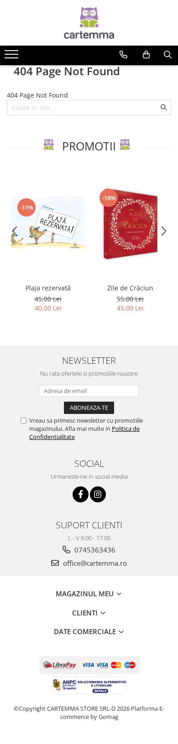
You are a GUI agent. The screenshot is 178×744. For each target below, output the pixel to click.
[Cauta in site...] (167, 55)
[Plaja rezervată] (47, 223)
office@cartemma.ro (94, 563)
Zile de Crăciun (130, 288)
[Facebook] (81, 494)
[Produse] (13, 57)
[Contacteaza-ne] (123, 55)
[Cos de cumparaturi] (146, 55)
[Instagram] (98, 494)
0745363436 (94, 549)
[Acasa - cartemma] (89, 23)
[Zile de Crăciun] (130, 223)
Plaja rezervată (48, 288)
